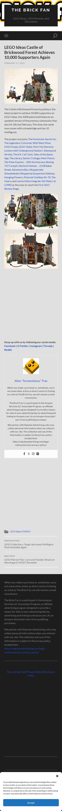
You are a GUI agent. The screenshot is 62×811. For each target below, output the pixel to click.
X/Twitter (22, 345)
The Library (16, 158)
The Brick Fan (31, 9)
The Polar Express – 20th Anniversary (24, 161)
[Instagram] (33, 454)
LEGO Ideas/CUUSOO (20, 531)
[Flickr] (37, 454)
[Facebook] (24, 454)
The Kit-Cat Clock (23, 154)
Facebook (9, 345)
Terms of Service (15, 671)
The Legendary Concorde (18, 142)
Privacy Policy (33, 671)
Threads (48, 345)
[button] (57, 776)
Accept (31, 802)
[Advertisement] (31, 304)
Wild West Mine (41, 142)
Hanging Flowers (13, 177)
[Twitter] (28, 454)
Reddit (8, 349)
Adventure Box (20, 169)
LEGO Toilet (25, 146)
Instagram (35, 345)
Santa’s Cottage (31, 158)
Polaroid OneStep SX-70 (37, 177)
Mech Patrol (47, 158)
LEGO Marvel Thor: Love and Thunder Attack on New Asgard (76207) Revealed (29, 559)
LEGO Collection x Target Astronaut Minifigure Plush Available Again (28, 544)
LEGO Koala (11, 146)
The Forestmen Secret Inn (42, 139)
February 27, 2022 (14, 63)
